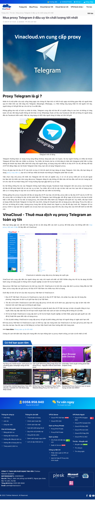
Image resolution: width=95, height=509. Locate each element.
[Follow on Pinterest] (90, 496)
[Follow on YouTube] (93, 496)
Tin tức (89, 7)
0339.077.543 (67, 2)
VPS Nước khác (77, 7)
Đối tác (90, 13)
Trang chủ (23, 7)
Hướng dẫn (53, 2)
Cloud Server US (61, 7)
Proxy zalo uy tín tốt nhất (24, 329)
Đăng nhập (89, 2)
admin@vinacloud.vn (13, 485)
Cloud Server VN (46, 7)
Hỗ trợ (77, 2)
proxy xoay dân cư (13, 172)
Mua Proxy (33, 7)
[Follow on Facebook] (87, 496)
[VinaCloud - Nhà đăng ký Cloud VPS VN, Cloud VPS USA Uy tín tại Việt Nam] (6, 7)
